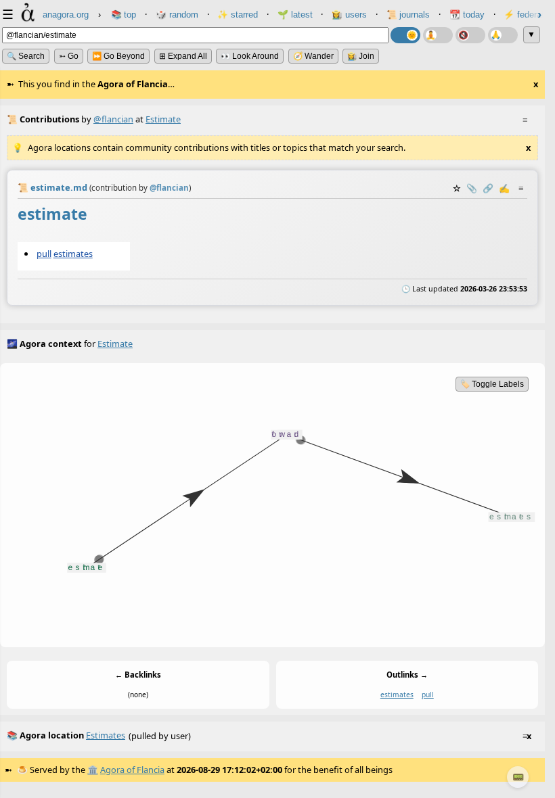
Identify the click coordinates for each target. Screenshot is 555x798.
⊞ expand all (183, 56)
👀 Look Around (250, 56)
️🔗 (488, 188)
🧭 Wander (313, 56)
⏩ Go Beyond (118, 56)
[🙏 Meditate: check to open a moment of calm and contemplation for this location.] (503, 35)
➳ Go (69, 56)
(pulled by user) (269, 735)
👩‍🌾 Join (360, 56)
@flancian (113, 119)
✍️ (504, 188)
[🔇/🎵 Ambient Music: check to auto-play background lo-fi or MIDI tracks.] (470, 35)
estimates (73, 254)
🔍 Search (26, 56)
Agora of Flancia (132, 770)
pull (44, 254)
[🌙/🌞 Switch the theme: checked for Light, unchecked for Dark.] (405, 35)
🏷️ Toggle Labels (492, 384)
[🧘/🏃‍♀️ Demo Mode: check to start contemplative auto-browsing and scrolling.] (438, 35)
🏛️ (92, 770)
